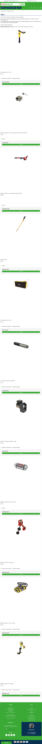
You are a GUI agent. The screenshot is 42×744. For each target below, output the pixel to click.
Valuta (19, 7)
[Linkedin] (11, 735)
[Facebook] (6, 735)
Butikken (31, 710)
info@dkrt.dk (12, 714)
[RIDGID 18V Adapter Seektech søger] (21, 418)
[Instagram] (14, 735)
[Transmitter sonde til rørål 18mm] (21, 358)
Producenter (31, 715)
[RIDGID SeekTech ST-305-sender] (21, 600)
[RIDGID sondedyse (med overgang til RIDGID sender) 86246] (21, 110)
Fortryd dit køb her (32, 718)
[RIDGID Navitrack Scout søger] (21, 540)
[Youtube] (9, 735)
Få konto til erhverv (11, 7)
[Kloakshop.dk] (13, 4)
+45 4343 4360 (12, 712)
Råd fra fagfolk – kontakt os (31, 709)
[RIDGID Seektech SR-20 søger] (21, 661)
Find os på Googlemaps (11, 729)
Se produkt (21, 144)
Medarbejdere (31, 712)
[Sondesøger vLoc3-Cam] (21, 49)
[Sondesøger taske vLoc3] (21, 297)
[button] (6, 742)
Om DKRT (31, 707)
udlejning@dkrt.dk (13, 716)
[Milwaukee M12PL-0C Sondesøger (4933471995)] (21, 170)
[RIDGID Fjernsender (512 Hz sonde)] (21, 479)
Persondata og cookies (31, 720)
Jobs (31, 713)
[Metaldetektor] (21, 237)
